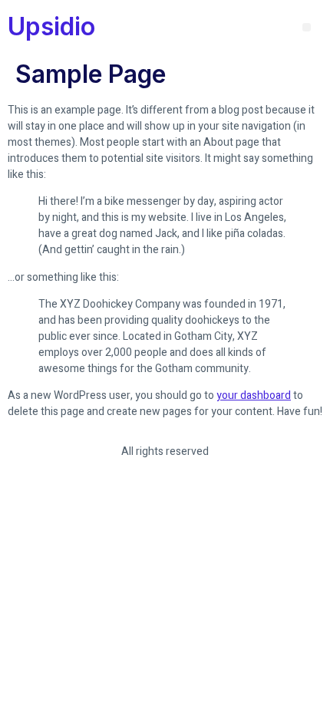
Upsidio (51, 26)
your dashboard (253, 395)
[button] (306, 27)
